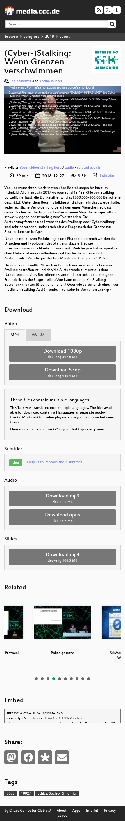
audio (69, 168)
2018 (49, 36)
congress (31, 36)
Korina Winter (51, 81)
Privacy (110, 811)
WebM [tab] (38, 335)
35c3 (11, 794)
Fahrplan (107, 175)
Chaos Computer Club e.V (30, 811)
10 (88, 678)
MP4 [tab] (14, 335)
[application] (62, 120)
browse (11, 36)
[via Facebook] (28, 757)
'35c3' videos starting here (40, 168)
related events (89, 168)
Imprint (92, 811)
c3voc (62, 816)
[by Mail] (62, 757)
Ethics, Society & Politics (57, 794)
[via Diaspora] (45, 757)
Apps (76, 811)
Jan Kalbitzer (20, 81)
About (62, 811)
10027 (26, 794)
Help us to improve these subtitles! (55, 462)
